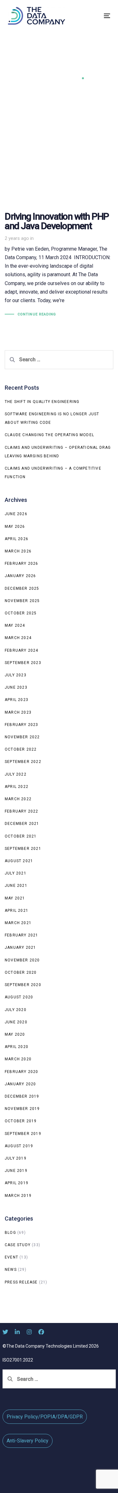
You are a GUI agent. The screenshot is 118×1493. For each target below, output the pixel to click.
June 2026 (16, 514)
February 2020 (21, 1071)
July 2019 (15, 1158)
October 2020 (21, 972)
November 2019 (22, 1108)
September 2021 (23, 848)
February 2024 (21, 650)
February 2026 (21, 563)
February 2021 (21, 935)
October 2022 (21, 749)
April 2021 (16, 910)
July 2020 (15, 1010)
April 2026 (16, 539)
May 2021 (15, 898)
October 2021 (21, 836)
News (11, 1269)
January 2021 (20, 947)
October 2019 (21, 1121)
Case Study (18, 1245)
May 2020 (15, 1034)
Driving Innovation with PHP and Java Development (59, 233)
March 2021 (18, 923)
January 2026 (20, 576)
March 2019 (18, 1195)
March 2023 (18, 712)
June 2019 (16, 1170)
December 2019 (22, 1096)
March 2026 (18, 551)
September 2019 (23, 1133)
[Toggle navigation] (93, 15)
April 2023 (16, 700)
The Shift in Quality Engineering (42, 401)
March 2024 (18, 638)
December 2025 (22, 588)
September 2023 (23, 663)
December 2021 (22, 823)
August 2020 (19, 997)
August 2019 (19, 1146)
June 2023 (16, 687)
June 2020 (16, 1022)
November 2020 (22, 960)
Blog (10, 1232)
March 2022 (18, 799)
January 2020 (20, 1084)
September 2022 (23, 761)
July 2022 (15, 774)
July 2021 (15, 873)
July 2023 (15, 675)
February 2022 (21, 811)
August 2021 (19, 861)
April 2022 (16, 786)
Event (11, 1257)
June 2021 (16, 885)
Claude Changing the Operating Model (49, 435)
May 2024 (15, 625)
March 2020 (18, 1059)
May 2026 (15, 526)
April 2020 (16, 1047)
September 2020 (23, 985)
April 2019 (16, 1183)
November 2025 (22, 601)
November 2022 (22, 737)
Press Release (21, 1282)
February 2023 (21, 724)
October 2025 (21, 613)
